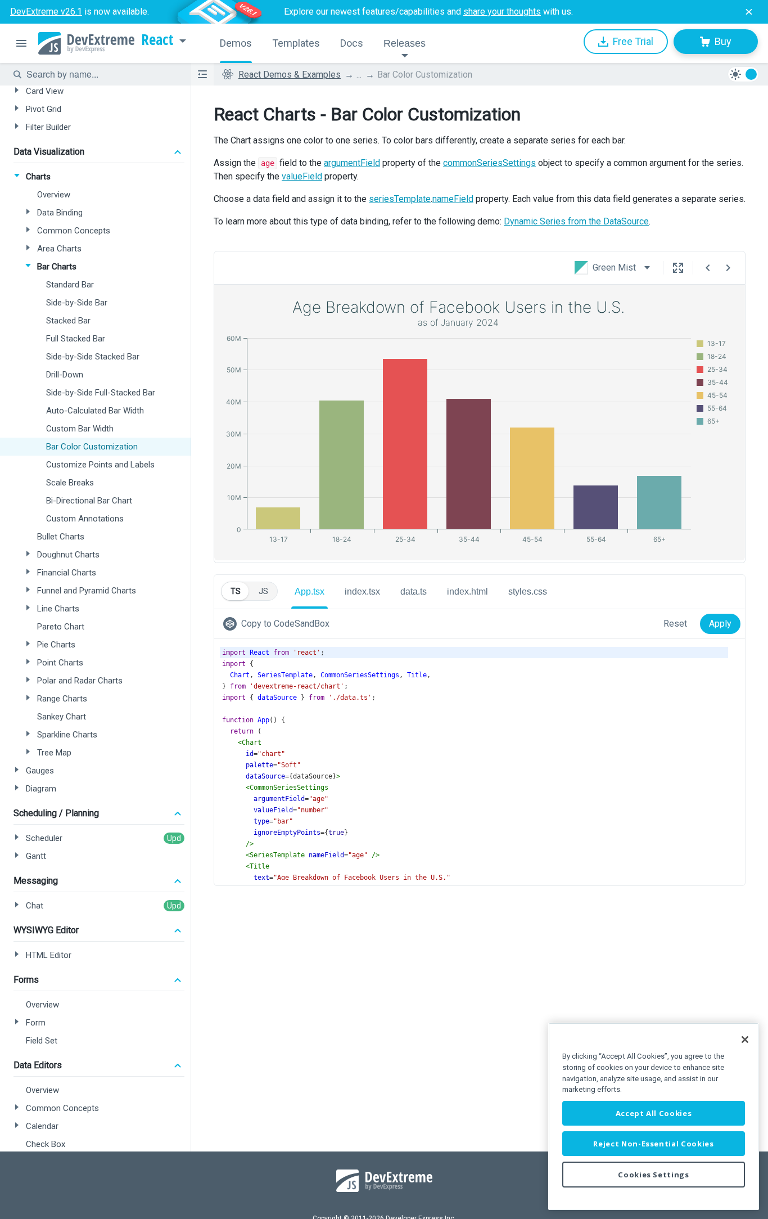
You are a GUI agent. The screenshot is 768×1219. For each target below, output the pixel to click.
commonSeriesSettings (489, 163)
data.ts (413, 591)
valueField (302, 176)
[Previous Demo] (708, 268)
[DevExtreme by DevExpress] (86, 43)
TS (236, 591)
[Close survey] (749, 12)
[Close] (745, 1039)
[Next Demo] (728, 268)
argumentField (352, 163)
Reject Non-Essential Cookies (653, 1144)
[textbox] (101, 74)
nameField (452, 199)
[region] (653, 1116)
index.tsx (362, 591)
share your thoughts (502, 11)
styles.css (527, 591)
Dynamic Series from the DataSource (576, 221)
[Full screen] (678, 268)
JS (263, 591)
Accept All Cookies (654, 1113)
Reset (675, 623)
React (157, 40)
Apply (720, 623)
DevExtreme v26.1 (46, 11)
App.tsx (309, 591)
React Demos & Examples (289, 74)
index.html (467, 591)
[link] (278, 624)
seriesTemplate (400, 199)
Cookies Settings (653, 1174)
